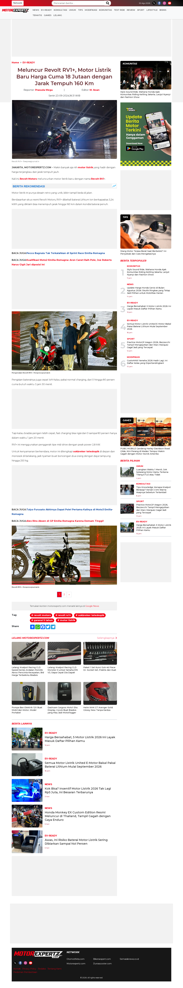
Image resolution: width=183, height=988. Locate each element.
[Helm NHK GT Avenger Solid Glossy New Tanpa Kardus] (100, 691)
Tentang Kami (54, 968)
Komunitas (105, 10)
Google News (92, 606)
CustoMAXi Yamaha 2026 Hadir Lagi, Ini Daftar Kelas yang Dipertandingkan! (147, 361)
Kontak (17, 968)
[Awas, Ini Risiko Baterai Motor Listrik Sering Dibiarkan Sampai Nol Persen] (27, 841)
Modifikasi (91, 10)
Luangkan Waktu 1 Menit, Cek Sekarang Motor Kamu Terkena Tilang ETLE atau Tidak (152, 472)
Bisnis (163, 10)
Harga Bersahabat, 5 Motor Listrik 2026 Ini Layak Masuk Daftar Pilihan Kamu (149, 307)
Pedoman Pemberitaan (25, 972)
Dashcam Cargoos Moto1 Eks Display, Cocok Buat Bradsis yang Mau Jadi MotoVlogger (63, 710)
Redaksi (42, 968)
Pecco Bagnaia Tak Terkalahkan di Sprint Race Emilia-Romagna (65, 253)
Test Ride (119, 10)
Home (15, 62)
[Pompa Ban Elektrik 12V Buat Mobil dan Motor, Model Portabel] (28, 691)
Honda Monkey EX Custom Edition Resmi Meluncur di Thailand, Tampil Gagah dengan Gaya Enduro (78, 816)
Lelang (57, 15)
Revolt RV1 (97, 178)
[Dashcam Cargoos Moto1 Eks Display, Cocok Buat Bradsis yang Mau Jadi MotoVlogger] (64, 691)
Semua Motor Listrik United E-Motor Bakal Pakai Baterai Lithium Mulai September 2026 (149, 326)
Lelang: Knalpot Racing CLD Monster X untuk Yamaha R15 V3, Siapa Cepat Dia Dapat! (63, 670)
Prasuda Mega (44, 90)
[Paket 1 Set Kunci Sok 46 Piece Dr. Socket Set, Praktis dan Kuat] (100, 651)
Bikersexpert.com (102, 959)
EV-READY (46, 10)
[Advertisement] (91, 37)
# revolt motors (41, 615)
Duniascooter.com (102, 963)
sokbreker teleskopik (86, 451)
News (36, 10)
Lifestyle (152, 10)
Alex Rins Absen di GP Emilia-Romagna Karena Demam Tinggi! (65, 521)
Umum (72, 10)
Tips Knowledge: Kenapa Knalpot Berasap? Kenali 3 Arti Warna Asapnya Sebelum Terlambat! (153, 490)
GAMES (47, 15)
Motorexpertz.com (76, 963)
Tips (80, 10)
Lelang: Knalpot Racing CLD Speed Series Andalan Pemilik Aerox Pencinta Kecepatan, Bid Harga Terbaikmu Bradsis (28, 671)
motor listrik (85, 167)
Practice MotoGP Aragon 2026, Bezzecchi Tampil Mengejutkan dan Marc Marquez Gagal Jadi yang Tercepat (148, 345)
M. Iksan (95, 90)
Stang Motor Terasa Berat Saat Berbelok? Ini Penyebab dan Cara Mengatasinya (143, 252)
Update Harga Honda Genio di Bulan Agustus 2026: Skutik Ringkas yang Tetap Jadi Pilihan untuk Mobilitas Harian (148, 290)
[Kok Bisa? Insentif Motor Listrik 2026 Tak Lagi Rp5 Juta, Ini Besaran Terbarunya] (27, 790)
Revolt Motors (28, 178)
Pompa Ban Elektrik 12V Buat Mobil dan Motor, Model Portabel (27, 710)
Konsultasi (60, 10)
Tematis (37, 15)
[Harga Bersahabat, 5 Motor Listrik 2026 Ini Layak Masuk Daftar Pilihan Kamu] (27, 738)
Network (17, 3)
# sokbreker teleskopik (90, 615)
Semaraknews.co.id (129, 959)
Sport (140, 10)
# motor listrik (66, 620)
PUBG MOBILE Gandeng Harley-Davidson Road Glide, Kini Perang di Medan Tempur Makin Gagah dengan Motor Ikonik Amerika (145, 451)
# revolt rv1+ (63, 615)
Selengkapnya (105, 638)
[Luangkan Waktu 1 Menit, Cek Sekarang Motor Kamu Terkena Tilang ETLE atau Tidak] (127, 472)
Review (131, 10)
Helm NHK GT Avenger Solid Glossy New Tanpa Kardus (98, 708)
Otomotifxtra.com (75, 959)
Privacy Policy (29, 968)
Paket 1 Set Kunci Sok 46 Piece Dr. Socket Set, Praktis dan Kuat (99, 668)
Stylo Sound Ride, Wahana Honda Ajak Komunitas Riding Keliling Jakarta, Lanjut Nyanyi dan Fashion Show (145, 94)
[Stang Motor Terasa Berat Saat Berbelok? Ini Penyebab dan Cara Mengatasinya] (145, 232)
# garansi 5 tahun (42, 620)
